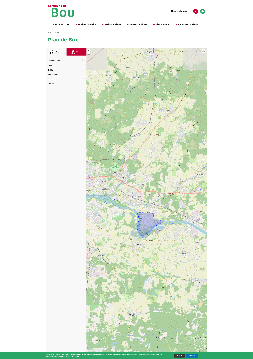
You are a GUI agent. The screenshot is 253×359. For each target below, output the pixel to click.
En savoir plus (67, 356)
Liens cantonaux (179, 11)
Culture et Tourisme (188, 24)
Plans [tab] (78, 52)
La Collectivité (62, 24)
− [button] (88, 53)
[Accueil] (66, 11)
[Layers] (204, 51)
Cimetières (51, 83)
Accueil (50, 32)
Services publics (53, 74)
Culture (50, 65)
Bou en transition (138, 24)
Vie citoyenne (162, 24)
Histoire (50, 79)
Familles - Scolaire (87, 24)
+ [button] (88, 50)
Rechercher (195, 11)
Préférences (75, 356)
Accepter (192, 355)
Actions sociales (113, 24)
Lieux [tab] (57, 52)
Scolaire (50, 70)
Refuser (179, 355)
